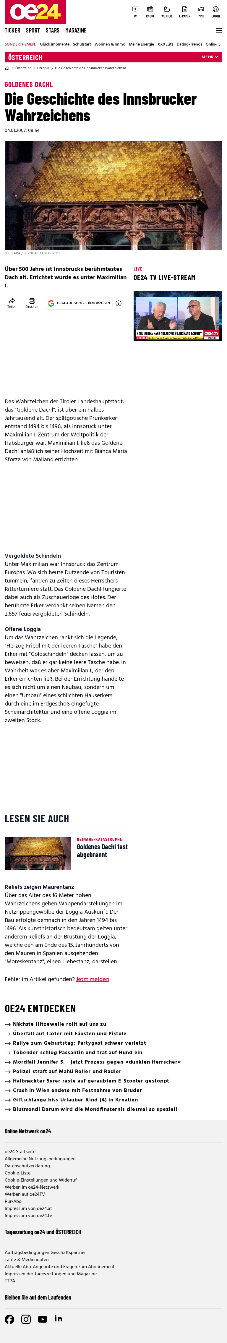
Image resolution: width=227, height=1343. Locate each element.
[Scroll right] (219, 45)
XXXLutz (165, 44)
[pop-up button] (203, 331)
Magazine (76, 30)
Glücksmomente (54, 44)
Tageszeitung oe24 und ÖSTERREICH (43, 1231)
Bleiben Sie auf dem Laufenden (38, 1297)
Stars (52, 30)
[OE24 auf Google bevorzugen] (118, 303)
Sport (33, 30)
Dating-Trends (189, 44)
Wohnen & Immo (110, 44)
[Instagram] (26, 1319)
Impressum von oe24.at (28, 1209)
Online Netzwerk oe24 (28, 1131)
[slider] (163, 331)
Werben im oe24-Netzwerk (32, 1187)
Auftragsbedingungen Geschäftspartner (45, 1253)
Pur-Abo (13, 1202)
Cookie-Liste (17, 1173)
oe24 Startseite (20, 1152)
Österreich (25, 57)
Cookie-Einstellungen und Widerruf (41, 1180)
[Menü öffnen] (219, 30)
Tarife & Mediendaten (27, 1260)
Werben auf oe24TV (25, 1194)
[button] (143, 331)
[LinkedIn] (59, 1319)
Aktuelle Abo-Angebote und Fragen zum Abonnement (60, 1267)
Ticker (12, 30)
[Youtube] (42, 1319)
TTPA (10, 1281)
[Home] (7, 68)
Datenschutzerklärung (27, 1166)
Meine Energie (141, 44)
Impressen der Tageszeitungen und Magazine (51, 1274)
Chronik (43, 68)
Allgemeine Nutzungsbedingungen (40, 1159)
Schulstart (82, 44)
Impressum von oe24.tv (28, 1216)
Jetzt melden (92, 979)
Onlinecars (215, 44)
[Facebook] (9, 1319)
